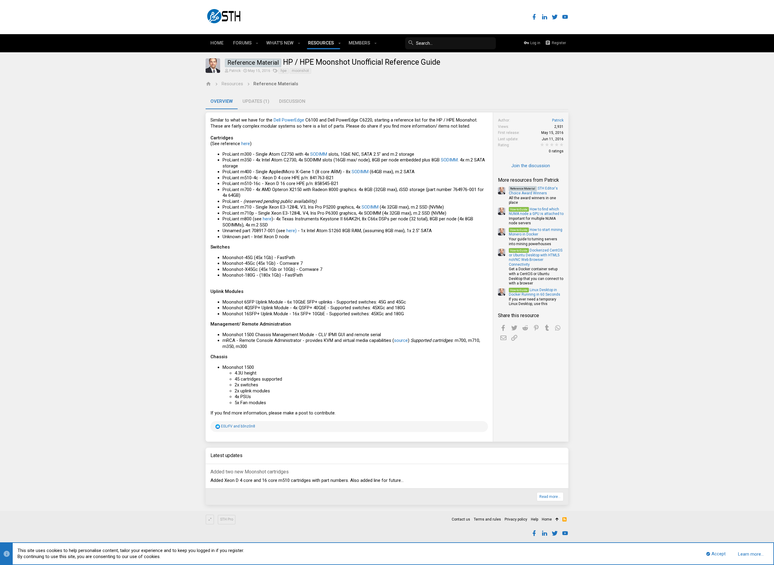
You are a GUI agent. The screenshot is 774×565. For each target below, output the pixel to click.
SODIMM (318, 154)
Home (547, 519)
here (245, 143)
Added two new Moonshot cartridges (249, 472)
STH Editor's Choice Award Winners (533, 190)
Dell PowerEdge (289, 120)
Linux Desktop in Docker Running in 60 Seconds (534, 292)
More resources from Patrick (528, 180)
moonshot (300, 71)
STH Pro (226, 519)
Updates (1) (255, 101)
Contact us (461, 519)
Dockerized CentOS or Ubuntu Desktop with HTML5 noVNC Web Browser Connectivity (535, 257)
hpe (284, 71)
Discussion (292, 101)
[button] (257, 43)
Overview (221, 101)
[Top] (557, 519)
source (401, 340)
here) (291, 230)
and (238, 426)
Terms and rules (487, 519)
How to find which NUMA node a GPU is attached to (536, 211)
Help (534, 519)
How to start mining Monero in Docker (535, 232)
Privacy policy (516, 519)
